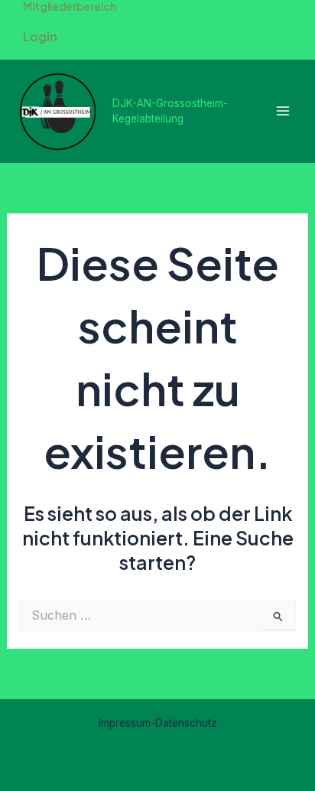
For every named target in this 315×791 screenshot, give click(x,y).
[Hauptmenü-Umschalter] (282, 111)
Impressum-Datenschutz (158, 723)
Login (40, 36)
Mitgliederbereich (69, 6)
